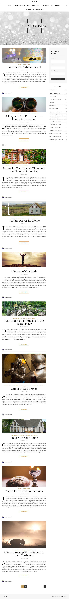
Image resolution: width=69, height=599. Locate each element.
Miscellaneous (52, 105)
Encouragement (18, 318)
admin (6, 145)
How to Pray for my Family (10, 166)
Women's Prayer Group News (56, 139)
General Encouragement (55, 99)
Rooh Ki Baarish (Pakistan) (22, 5)
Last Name (53, 64)
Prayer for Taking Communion (24, 491)
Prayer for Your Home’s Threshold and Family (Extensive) (24, 169)
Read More (24, 87)
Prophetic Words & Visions (55, 133)
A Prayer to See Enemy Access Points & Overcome (24, 117)
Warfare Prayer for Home (24, 220)
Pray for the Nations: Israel (24, 67)
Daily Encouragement (55, 93)
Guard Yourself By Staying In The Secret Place (24, 322)
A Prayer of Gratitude (24, 271)
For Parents (53, 96)
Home (9, 5)
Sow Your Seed (55, 5)
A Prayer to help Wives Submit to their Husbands (24, 554)
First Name (53, 58)
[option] (34, 28)
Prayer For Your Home (24, 437)
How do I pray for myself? (18, 113)
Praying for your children (55, 121)
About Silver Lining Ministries (35, 9)
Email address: (54, 70)
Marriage (52, 102)
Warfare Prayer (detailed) (56, 130)
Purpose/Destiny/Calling (55, 127)
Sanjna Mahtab (8, 93)
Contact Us (45, 5)
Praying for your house (39, 166)
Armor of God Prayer (24, 388)
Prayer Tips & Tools (24, 64)
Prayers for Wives (30, 550)
